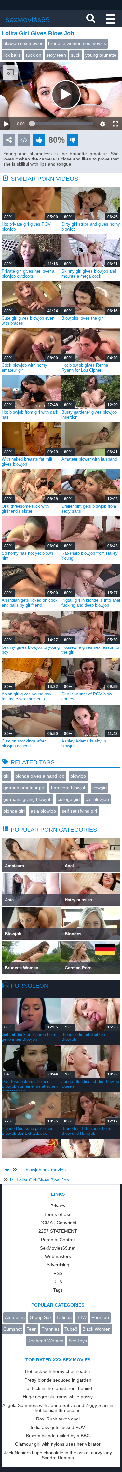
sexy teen (56, 55)
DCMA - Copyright (57, 1222)
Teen (32, 1329)
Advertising (58, 1264)
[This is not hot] (72, 140)
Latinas (64, 1317)
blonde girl (14, 810)
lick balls (11, 55)
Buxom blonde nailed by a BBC (58, 1435)
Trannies (51, 1329)
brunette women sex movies (77, 43)
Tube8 (70, 1329)
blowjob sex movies (23, 43)
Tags (58, 1290)
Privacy (57, 1205)
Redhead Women (45, 1340)
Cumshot (12, 1329)
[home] (7, 1170)
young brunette (100, 55)
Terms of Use (58, 1214)
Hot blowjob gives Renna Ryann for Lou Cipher (84, 368)
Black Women (96, 1329)
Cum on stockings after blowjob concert (24, 743)
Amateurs (15, 1317)
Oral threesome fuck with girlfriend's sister (25, 509)
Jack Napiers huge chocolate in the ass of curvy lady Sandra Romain (58, 1455)
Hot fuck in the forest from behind (57, 1388)
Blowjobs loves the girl (82, 318)
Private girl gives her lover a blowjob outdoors (28, 274)
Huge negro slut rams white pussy (58, 1396)
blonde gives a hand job (39, 775)
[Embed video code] (24, 140)
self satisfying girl (79, 810)
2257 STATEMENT (57, 1231)
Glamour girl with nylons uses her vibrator (58, 1444)
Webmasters (58, 1256)
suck (75, 55)
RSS (57, 1273)
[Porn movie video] (9, 140)
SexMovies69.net (57, 1248)
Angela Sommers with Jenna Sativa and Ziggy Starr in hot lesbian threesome (57, 1408)
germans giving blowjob (27, 799)
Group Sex (41, 1317)
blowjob (78, 775)
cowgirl (99, 787)
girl (6, 775)
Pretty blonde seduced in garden (57, 1380)
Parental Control (58, 1239)
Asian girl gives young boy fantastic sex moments (26, 696)
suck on (33, 55)
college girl (69, 799)
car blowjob (97, 799)
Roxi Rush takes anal (58, 1418)
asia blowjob (43, 810)
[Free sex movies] (27, 24)
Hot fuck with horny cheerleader (57, 1371)
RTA (57, 1281)
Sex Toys (77, 1340)
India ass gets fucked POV (58, 1427)
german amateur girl (24, 787)
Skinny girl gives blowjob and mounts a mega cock (88, 274)
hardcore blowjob (69, 787)
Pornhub (100, 1317)
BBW (81, 1317)
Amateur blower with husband (89, 459)
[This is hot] (39, 140)
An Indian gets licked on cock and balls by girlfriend (30, 603)
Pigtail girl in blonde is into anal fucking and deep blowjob (90, 603)
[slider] (62, 123)
